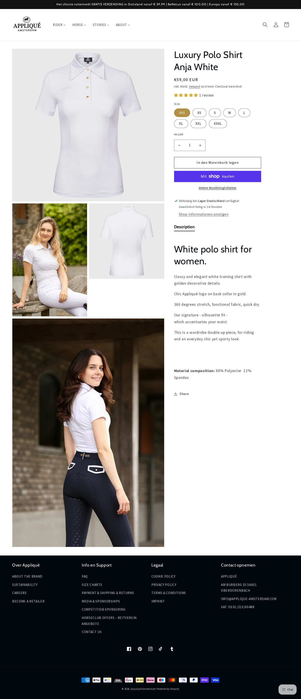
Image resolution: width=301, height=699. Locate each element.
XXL (198, 123)
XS (199, 113)
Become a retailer (28, 601)
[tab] (184, 227)
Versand (194, 86)
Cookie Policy (163, 576)
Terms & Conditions (168, 593)
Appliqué (229, 576)
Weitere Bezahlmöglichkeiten (217, 188)
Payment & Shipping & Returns (108, 593)
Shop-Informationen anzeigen (204, 214)
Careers (19, 593)
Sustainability (24, 585)
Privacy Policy (163, 585)
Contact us (92, 632)
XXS (182, 113)
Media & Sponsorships (101, 601)
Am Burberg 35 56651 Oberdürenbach (239, 588)
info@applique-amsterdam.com (249, 599)
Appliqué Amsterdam (143, 688)
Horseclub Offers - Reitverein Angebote (109, 621)
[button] (265, 24)
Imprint (158, 601)
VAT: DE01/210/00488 (238, 607)
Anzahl (178, 134)
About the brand (27, 576)
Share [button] (184, 394)
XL (181, 123)
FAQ (85, 576)
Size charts (92, 585)
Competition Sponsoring (104, 609)
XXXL (218, 123)
